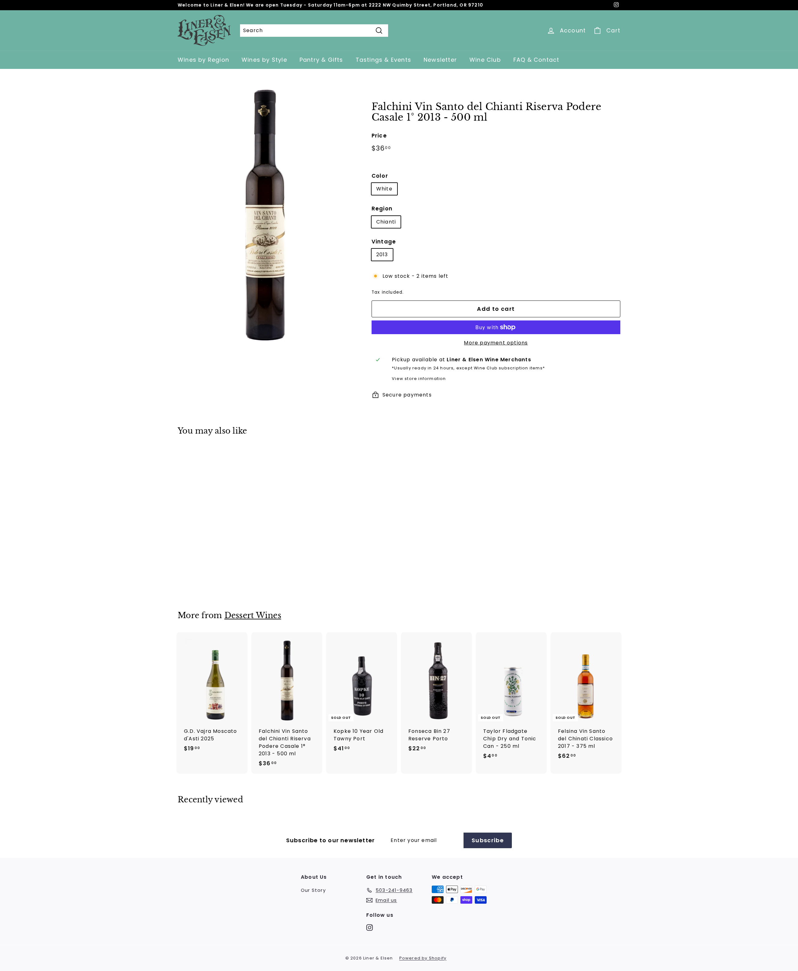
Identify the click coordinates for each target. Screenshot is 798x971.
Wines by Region (203, 60)
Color (380, 176)
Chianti (386, 221)
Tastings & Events (383, 60)
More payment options (496, 342)
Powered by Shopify (423, 958)
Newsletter (440, 60)
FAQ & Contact (536, 60)
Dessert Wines (252, 615)
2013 (382, 254)
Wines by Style (264, 60)
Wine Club (485, 60)
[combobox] (314, 30)
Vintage (384, 241)
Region (382, 208)
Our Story (313, 890)
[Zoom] (264, 214)
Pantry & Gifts (321, 60)
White (384, 188)
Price (379, 135)
